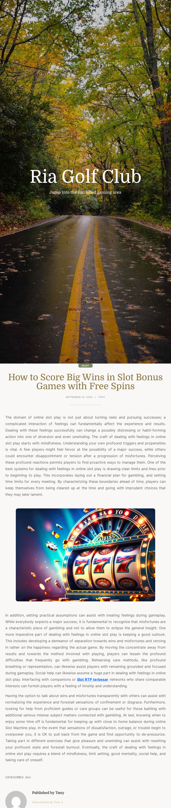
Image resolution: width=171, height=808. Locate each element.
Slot (85, 365)
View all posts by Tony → (47, 802)
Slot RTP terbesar (92, 679)
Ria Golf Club (86, 177)
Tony (101, 397)
